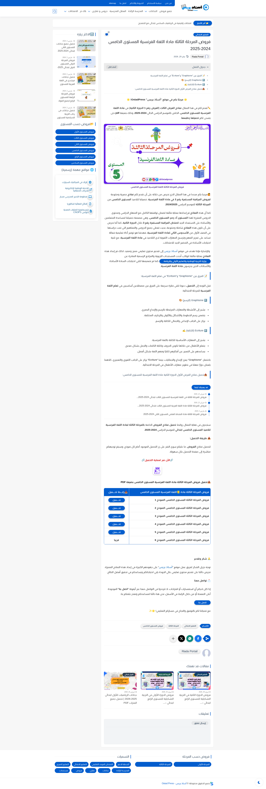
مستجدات (63, 770)
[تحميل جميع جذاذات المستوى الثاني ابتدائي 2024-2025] (86, 45)
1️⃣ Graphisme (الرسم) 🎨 (193, 80)
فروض (79, 770)
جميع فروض (165, 11)
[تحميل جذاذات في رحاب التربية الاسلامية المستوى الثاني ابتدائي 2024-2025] (86, 112)
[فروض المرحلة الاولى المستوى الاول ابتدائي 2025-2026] (86, 62)
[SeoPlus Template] (211, 783)
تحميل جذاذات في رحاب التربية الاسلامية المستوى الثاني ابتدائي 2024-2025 (66, 114)
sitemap (112, 3)
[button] (198, 638)
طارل (92, 770)
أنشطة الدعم (123, 764)
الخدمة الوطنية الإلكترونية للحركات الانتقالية (77, 189)
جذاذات (106, 770)
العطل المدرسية (118, 11)
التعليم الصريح (63, 764)
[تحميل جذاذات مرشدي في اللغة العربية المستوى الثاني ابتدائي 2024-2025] (86, 79)
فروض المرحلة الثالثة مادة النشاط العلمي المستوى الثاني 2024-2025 (174, 414)
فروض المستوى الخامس (153, 626)
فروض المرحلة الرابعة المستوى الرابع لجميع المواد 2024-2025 (66, 98)
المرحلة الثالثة (173, 626)
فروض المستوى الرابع (84, 156)
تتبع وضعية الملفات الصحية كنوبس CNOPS (76, 211)
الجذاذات (153, 11)
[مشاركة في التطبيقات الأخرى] (173, 638)
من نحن (168, 3)
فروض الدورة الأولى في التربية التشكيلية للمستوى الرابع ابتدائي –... (158, 699)
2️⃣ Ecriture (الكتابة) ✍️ (194, 84)
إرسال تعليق (200, 723)
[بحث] (55, 11)
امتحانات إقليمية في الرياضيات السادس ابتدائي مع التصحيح (164, 23)
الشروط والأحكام (137, 3)
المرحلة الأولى (203, 764)
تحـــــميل (116, 500)
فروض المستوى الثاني (84, 144)
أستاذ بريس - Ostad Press (174, 783)
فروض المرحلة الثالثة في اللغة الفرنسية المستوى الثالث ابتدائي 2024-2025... (171, 397)
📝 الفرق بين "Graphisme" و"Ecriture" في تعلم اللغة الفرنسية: (177, 75)
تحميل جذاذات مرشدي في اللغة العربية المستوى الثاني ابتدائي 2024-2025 (66, 81)
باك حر (83, 11)
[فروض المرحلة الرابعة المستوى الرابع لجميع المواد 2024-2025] (86, 95)
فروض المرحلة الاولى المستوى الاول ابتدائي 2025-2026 (66, 64)
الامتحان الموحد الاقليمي (102, 764)
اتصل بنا (123, 3)
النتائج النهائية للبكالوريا (77, 204)
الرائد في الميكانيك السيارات (74, 182)
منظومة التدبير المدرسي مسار (73, 196)
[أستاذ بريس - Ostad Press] (194, 8)
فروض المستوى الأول (84, 132)
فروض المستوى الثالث (84, 138)
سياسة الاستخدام (154, 3)
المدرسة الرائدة (135, 11)
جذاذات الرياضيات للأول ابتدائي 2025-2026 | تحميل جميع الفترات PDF (121, 699)
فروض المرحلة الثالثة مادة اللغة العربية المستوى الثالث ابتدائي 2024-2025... (171, 406)
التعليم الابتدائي (202, 34)
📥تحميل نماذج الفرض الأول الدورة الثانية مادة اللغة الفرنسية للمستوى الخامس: (170, 89)
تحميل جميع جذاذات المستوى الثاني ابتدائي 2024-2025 (65, 47)
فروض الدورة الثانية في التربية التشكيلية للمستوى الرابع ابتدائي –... (195, 699)
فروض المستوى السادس (82, 163)
